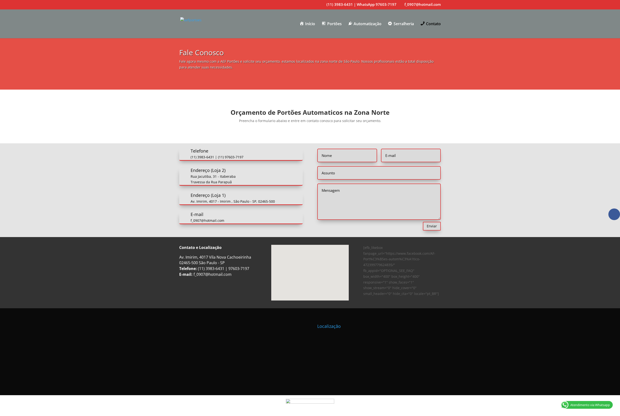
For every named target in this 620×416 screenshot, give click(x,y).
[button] (311, 267)
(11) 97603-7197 (230, 157)
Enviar (432, 226)
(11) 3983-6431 (202, 157)
